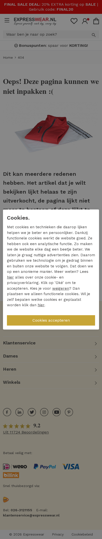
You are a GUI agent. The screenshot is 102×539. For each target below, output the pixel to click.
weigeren (60, 288)
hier (10, 277)
